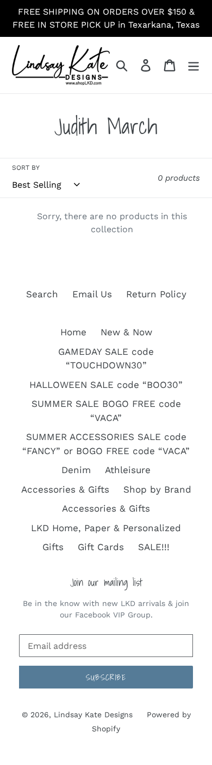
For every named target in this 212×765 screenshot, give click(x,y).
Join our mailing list (106, 582)
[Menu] (193, 65)
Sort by (26, 167)
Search (42, 294)
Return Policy (156, 294)
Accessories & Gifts (65, 489)
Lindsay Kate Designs (93, 714)
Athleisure (128, 469)
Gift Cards (101, 546)
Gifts (53, 546)
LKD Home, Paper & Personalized (106, 527)
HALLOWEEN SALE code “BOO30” (106, 384)
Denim (76, 469)
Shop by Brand (157, 489)
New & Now (126, 332)
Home (73, 332)
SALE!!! (154, 546)
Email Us (92, 294)
